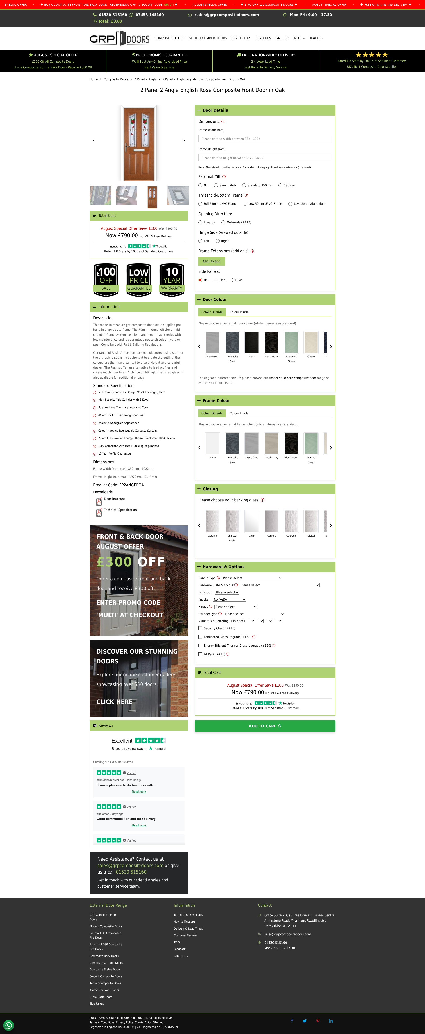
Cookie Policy (143, 1022)
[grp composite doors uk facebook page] (292, 1021)
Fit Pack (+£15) (214, 654)
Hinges (203, 606)
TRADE (314, 38)
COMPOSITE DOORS (170, 38)
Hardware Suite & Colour (215, 585)
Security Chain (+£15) (219, 628)
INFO (297, 38)
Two (240, 280)
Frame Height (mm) (212, 149)
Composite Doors (116, 79)
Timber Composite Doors (105, 983)
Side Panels (97, 1003)
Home (94, 79)
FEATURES (263, 38)
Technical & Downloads (188, 914)
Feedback (180, 949)
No (206, 185)
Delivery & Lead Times (188, 928)
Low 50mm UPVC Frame (265, 203)
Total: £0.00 (109, 21)
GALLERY (282, 38)
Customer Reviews (185, 935)
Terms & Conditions (102, 1022)
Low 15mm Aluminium (309, 203)
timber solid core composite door (292, 378)
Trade (177, 942)
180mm (289, 185)
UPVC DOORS (241, 38)
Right (225, 241)
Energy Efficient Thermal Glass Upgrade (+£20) (237, 645)
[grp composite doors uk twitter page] (305, 1021)
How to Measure (184, 921)
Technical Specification (120, 510)
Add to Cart (263, 726)
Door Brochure (114, 499)
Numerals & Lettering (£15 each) (221, 621)
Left (206, 241)
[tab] (265, 110)
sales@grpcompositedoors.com (130, 865)
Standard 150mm (260, 185)
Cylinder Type (207, 614)
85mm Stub (228, 185)
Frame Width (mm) (211, 130)
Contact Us (181, 955)
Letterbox (205, 592)
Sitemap (158, 1022)
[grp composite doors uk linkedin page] (331, 1021)
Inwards (209, 222)
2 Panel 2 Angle (145, 79)
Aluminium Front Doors (104, 990)
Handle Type (207, 578)
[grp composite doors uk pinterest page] (318, 1021)
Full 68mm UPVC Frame (220, 203)
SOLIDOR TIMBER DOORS (208, 38)
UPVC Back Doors (101, 997)
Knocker (204, 599)
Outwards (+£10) (239, 222)
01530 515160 (131, 872)
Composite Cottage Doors (106, 962)
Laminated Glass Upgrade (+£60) (227, 637)
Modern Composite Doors (106, 926)
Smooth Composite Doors (106, 976)
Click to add (211, 261)
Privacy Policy (124, 1022)
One (222, 280)
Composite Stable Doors (105, 969)
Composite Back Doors (104, 956)
